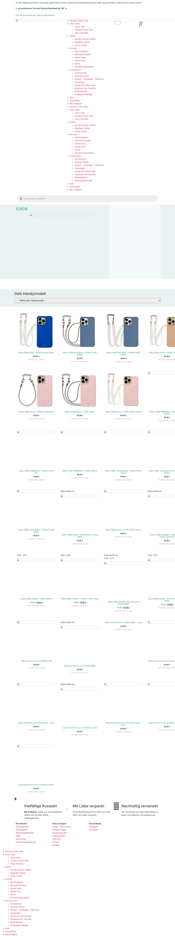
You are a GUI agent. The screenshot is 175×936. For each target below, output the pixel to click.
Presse (55, 842)
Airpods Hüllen (82, 76)
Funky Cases (81, 45)
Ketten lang (80, 57)
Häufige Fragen (59, 830)
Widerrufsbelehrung (25, 833)
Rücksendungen (59, 833)
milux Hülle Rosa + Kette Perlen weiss (123, 412)
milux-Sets (75, 23)
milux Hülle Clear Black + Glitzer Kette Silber (36, 531)
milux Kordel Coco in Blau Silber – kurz (123, 622)
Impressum (21, 839)
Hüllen (73, 36)
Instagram (93, 827)
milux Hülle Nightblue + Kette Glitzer (80, 471)
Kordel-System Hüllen (85, 39)
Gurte (77, 63)
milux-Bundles (81, 33)
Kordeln (73, 48)
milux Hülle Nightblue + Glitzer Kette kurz (36, 472)
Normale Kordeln (83, 54)
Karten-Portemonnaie (85, 85)
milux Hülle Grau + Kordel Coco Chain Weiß (79, 536)
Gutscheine (75, 100)
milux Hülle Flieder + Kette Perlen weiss (80, 599)
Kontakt (55, 845)
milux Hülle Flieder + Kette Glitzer (36, 599)
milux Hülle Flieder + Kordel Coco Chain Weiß (123, 603)
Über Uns (56, 839)
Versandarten (22, 830)
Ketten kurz (80, 60)
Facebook (93, 830)
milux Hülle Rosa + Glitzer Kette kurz (36, 412)
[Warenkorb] (117, 22)
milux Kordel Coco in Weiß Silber (80, 666)
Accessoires (75, 69)
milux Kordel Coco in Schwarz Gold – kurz (123, 724)
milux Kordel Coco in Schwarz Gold (80, 728)
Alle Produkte (81, 51)
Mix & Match (76, 103)
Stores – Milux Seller (61, 827)
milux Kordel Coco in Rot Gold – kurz (36, 723)
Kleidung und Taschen (85, 88)
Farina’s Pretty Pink (79, 20)
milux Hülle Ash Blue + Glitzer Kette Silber (80, 354)
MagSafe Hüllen (82, 42)
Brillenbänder (81, 91)
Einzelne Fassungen (84, 66)
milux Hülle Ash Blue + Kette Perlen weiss (123, 354)
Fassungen (80, 82)
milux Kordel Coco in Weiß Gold (36, 661)
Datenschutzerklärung (26, 842)
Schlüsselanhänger (84, 94)
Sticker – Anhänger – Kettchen (89, 79)
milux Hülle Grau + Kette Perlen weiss (123, 530)
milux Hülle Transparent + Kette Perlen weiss (123, 472)
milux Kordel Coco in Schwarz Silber (36, 785)
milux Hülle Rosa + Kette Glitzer (80, 412)
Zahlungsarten (22, 827)
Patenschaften (58, 836)
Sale (72, 97)
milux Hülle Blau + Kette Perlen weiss (36, 353)
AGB (18, 836)
